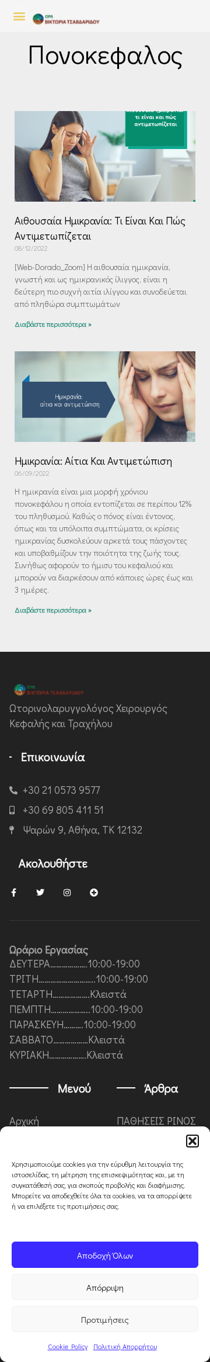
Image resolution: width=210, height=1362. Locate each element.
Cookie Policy (68, 1346)
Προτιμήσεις (105, 1319)
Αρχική (24, 1121)
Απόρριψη (105, 1287)
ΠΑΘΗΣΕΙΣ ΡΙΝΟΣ (156, 1121)
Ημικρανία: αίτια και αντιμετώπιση (93, 461)
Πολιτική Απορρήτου (125, 1346)
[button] (192, 1141)
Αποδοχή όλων (105, 1255)
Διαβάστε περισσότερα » (53, 324)
